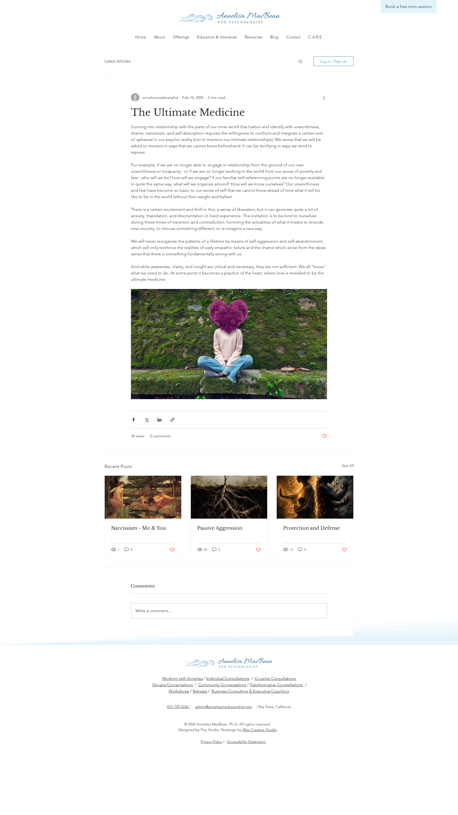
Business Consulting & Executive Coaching (250, 691)
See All (348, 465)
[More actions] (324, 97)
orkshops (181, 691)
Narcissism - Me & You (138, 528)
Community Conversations (222, 684)
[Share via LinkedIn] (159, 419)
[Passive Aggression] (229, 497)
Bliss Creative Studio (260, 729)
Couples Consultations (275, 678)
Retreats (200, 691)
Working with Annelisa (182, 678)
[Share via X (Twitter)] (146, 419)
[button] (159, 37)
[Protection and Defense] (315, 497)
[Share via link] (172, 419)
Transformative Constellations (276, 684)
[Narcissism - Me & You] (143, 497)
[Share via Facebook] (133, 419)
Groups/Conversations (172, 684)
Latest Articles (117, 61)
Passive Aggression (219, 528)
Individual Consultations (227, 678)
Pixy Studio (210, 729)
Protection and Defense (311, 528)
